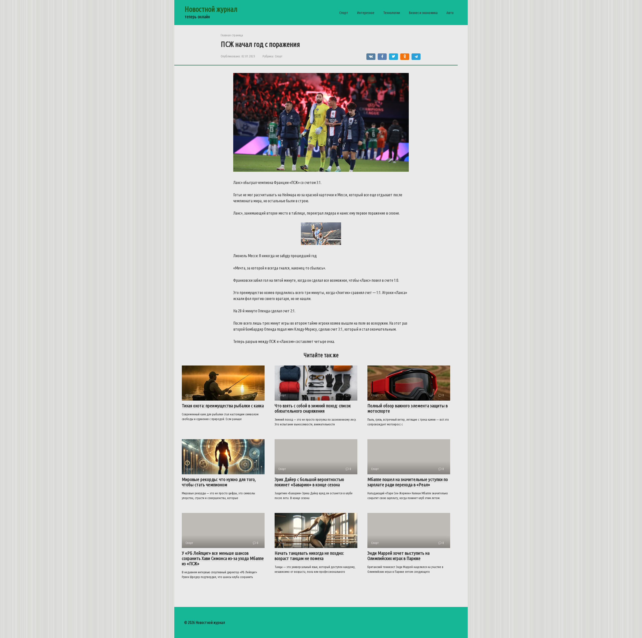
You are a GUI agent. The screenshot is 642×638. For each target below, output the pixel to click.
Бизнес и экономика (423, 13)
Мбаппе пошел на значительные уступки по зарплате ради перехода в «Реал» (407, 482)
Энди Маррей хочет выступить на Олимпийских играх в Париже (398, 555)
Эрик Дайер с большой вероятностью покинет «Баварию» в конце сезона (309, 482)
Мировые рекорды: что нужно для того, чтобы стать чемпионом (219, 482)
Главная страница (232, 35)
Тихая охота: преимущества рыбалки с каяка (223, 405)
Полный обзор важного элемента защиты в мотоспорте (407, 408)
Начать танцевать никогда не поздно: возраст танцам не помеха (309, 555)
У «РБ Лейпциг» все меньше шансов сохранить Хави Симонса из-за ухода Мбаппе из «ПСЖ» (223, 558)
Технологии (391, 13)
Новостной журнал (211, 9)
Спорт (343, 13)
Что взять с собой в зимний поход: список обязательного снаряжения (313, 408)
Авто (450, 13)
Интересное (365, 13)
